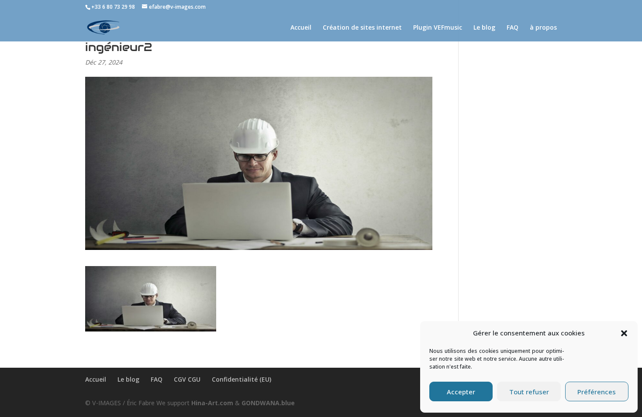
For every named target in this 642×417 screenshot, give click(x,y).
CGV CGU (187, 379)
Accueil (300, 27)
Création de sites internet (362, 27)
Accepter (461, 391)
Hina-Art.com (212, 403)
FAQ (512, 27)
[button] (624, 333)
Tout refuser (529, 391)
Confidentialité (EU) (241, 379)
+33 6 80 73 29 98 (113, 6)
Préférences (596, 391)
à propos (543, 27)
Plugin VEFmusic (437, 27)
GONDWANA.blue (268, 403)
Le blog (484, 27)
